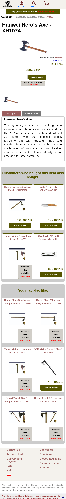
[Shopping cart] (46, 6)
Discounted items (50, 458)
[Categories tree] (59, 4)
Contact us (13, 449)
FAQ (9, 466)
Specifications (31, 113)
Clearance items (49, 463)
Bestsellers (46, 449)
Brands (44, 467)
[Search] (34, 4)
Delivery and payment (14, 460)
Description (11, 113)
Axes (49, 17)
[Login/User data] (21, 6)
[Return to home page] (7, 6)
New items (46, 454)
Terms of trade (15, 454)
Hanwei (59, 57)
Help (9, 470)
